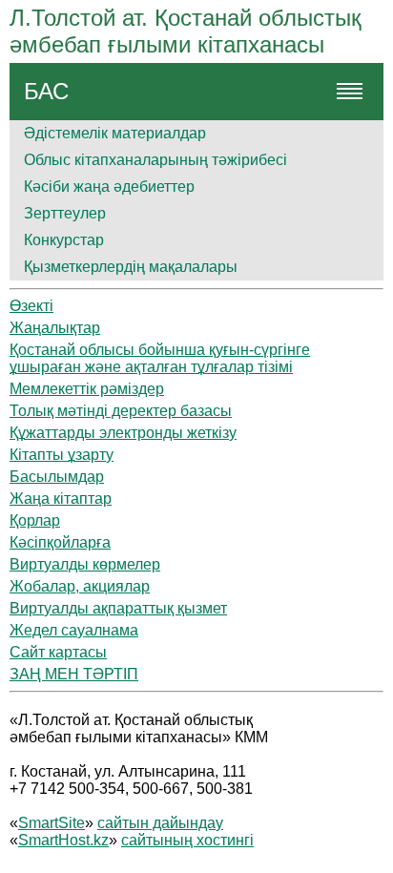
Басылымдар (57, 476)
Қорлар (35, 520)
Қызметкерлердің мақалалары (131, 267)
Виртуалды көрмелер (85, 564)
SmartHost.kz (63, 840)
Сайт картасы (58, 652)
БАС (46, 91)
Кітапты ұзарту (62, 455)
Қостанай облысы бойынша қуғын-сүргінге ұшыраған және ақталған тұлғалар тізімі (160, 358)
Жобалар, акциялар (80, 586)
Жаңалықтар (55, 328)
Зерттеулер (65, 213)
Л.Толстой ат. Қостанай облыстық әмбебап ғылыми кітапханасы (186, 31)
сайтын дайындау (160, 823)
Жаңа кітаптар (61, 498)
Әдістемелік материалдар (115, 133)
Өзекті (31, 306)
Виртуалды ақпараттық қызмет (118, 608)
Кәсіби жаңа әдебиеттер (109, 186)
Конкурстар (64, 240)
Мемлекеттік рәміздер (87, 389)
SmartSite (51, 823)
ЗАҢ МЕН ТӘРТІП (74, 674)
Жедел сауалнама (74, 630)
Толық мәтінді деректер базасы (121, 411)
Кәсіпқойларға (60, 542)
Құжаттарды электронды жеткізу (123, 433)
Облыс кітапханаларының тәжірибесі (155, 160)
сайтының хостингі (187, 840)
